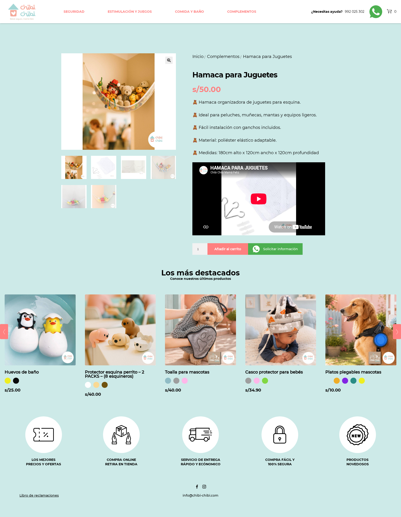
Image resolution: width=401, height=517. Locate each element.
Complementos (241, 12)
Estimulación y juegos (130, 12)
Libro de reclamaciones (39, 495)
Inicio (198, 56)
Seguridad (74, 12)
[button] (169, 60)
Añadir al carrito (227, 249)
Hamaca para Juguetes (267, 56)
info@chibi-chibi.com (200, 495)
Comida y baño (189, 12)
